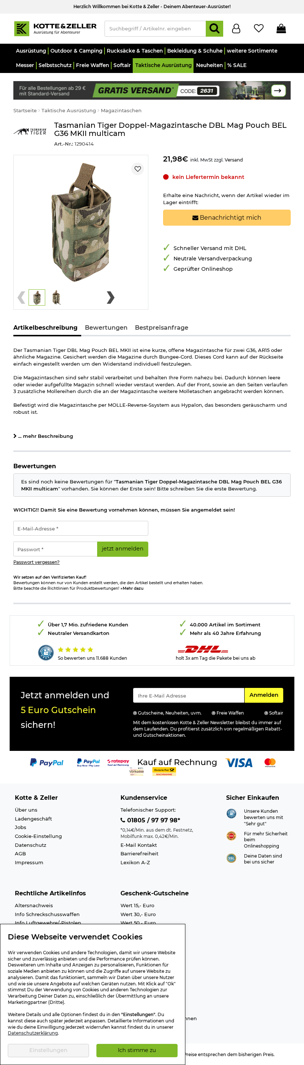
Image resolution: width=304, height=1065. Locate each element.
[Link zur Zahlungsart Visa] (238, 762)
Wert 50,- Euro (138, 923)
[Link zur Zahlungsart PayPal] (47, 762)
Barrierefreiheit (139, 853)
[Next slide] (111, 297)
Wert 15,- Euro (137, 905)
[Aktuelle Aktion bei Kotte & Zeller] (152, 90)
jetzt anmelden (122, 548)
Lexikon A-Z (135, 862)
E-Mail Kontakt (138, 845)
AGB (20, 853)
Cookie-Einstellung (38, 836)
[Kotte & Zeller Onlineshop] (55, 28)
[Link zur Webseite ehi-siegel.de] (231, 835)
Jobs (20, 827)
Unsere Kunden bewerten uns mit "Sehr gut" (263, 817)
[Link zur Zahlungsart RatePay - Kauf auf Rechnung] (118, 762)
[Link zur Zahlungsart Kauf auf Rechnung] (177, 762)
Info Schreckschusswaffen (47, 914)
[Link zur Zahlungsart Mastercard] (270, 762)
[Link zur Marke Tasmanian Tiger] (30, 134)
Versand (234, 160)
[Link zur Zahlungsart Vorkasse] (136, 771)
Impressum (29, 862)
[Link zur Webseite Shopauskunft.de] (231, 813)
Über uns (26, 810)
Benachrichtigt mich (229, 217)
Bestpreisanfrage (161, 327)
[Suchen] (214, 29)
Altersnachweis (34, 905)
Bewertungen (106, 327)
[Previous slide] (21, 297)
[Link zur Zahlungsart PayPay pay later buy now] (88, 762)
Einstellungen (48, 1050)
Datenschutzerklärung (33, 1033)
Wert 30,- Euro (138, 914)
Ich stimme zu (137, 1050)
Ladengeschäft (33, 819)
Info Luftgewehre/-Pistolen (48, 923)
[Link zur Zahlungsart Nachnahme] (164, 771)
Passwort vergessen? (36, 562)
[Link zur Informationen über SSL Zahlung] (231, 858)
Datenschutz (30, 845)
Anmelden (266, 694)
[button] (30, 51)
